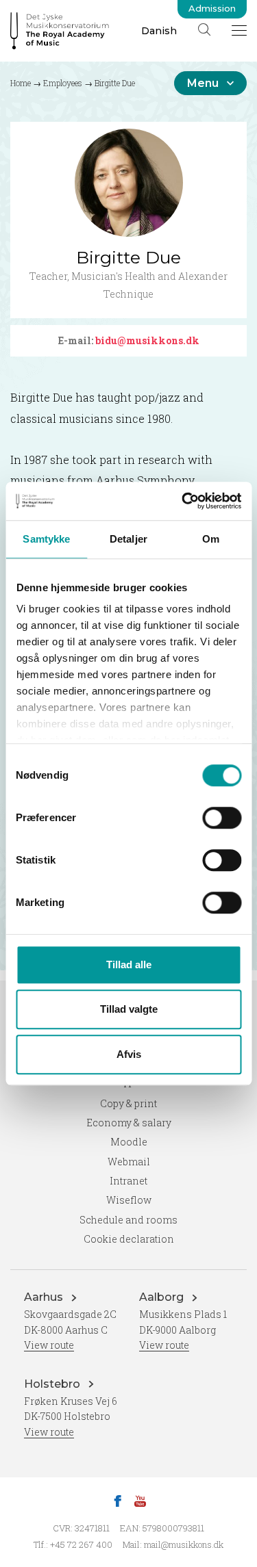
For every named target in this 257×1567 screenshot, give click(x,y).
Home (20, 82)
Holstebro (53, 1383)
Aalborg (162, 1297)
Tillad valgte (129, 1009)
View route (49, 1344)
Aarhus (45, 1297)
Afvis (129, 1054)
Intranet (128, 1180)
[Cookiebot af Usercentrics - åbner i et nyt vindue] (183, 501)
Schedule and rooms (128, 1219)
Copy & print (128, 1103)
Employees (62, 82)
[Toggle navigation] (239, 30)
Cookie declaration (129, 1238)
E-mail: (128, 340)
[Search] (204, 29)
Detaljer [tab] (128, 539)
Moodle (128, 1141)
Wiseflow (128, 1199)
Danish (159, 31)
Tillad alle (128, 964)
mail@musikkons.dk (183, 1544)
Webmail (129, 1161)
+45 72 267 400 (81, 1544)
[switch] (221, 818)
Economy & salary (128, 1122)
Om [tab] (210, 539)
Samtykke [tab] (46, 539)
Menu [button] (203, 83)
